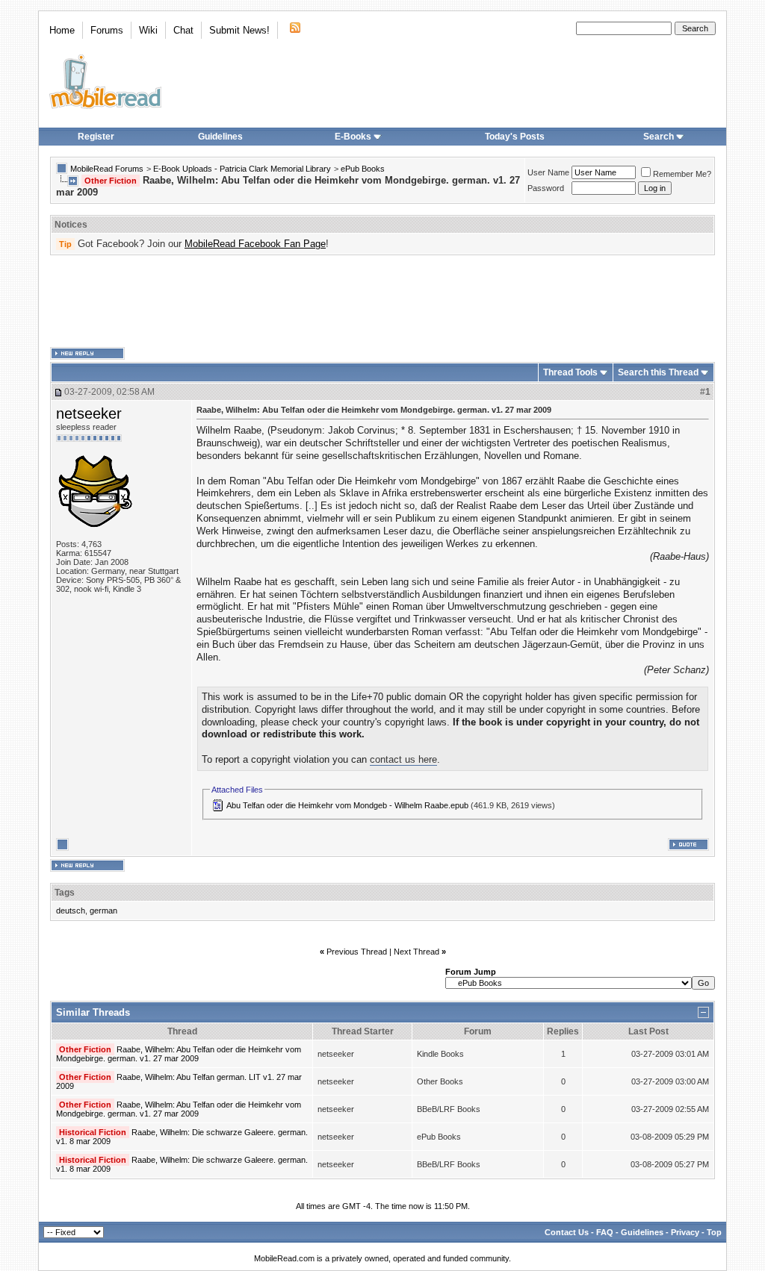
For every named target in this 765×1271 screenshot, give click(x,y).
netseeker (89, 413)
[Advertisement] (382, 301)
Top (714, 1232)
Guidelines (220, 136)
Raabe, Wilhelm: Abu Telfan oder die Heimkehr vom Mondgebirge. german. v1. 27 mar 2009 (178, 1054)
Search (658, 136)
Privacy (685, 1232)
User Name (548, 172)
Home (62, 30)
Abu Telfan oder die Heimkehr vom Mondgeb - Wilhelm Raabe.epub (347, 805)
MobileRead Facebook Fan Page (255, 243)
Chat (183, 30)
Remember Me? (682, 173)
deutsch (70, 910)
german (103, 910)
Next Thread (416, 951)
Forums (106, 30)
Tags (65, 892)
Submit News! (239, 30)
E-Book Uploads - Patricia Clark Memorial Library (242, 168)
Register (96, 136)
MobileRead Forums (106, 168)
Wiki (148, 30)
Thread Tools (570, 372)
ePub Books (363, 168)
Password (545, 188)
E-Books (353, 136)
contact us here (403, 759)
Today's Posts (515, 136)
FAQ (604, 1232)
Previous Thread (356, 951)
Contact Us (567, 1232)
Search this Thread (658, 372)
